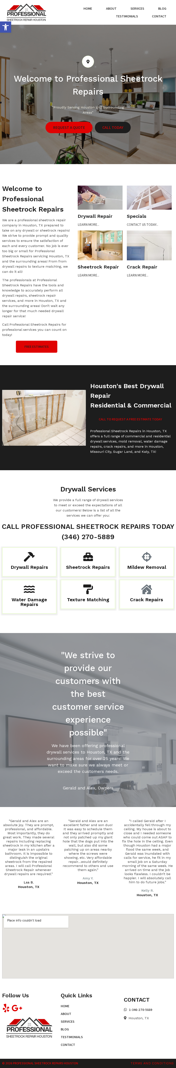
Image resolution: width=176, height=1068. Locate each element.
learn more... (88, 224)
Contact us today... (142, 224)
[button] (5, 27)
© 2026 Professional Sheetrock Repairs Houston (40, 1063)
